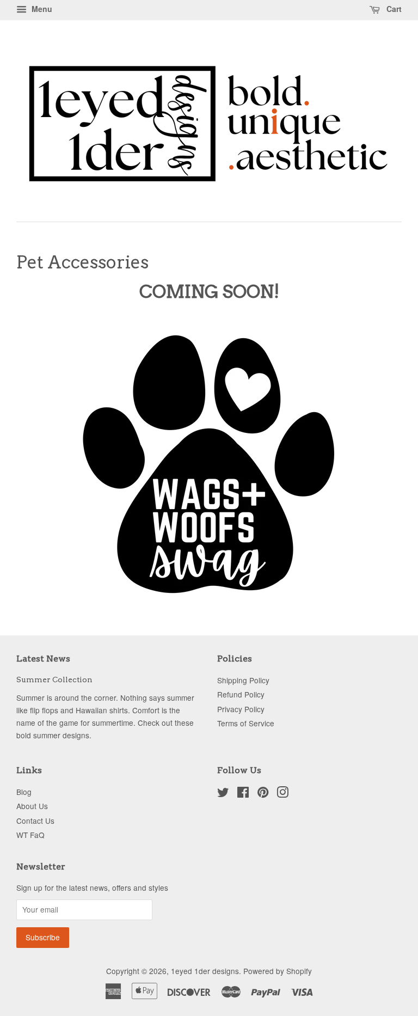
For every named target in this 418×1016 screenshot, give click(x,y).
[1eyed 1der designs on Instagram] (282, 793)
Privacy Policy (241, 708)
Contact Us (35, 820)
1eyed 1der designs (205, 970)
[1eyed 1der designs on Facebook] (243, 793)
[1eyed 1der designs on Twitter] (223, 793)
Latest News (43, 658)
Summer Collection (54, 679)
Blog (24, 791)
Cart (393, 8)
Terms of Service (245, 723)
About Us (32, 805)
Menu (40, 8)
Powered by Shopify (277, 970)
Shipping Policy (243, 680)
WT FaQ (30, 834)
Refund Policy (241, 694)
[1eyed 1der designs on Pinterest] (263, 793)
